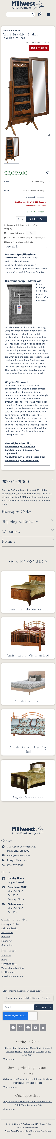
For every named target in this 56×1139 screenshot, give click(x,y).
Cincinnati (23, 1048)
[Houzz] (43, 1027)
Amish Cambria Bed (28, 798)
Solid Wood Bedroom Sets (28, 1105)
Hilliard (18, 1051)
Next (47, 155)
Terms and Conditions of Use (28, 1131)
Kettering (29, 1051)
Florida (30, 1079)
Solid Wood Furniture (40, 1101)
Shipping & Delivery (20, 521)
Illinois (38, 1079)
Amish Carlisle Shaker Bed (28, 609)
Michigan (18, 1083)
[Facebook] (13, 1027)
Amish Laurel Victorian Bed (28, 655)
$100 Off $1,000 (15, 482)
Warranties (11, 531)
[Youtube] (35, 1027)
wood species (34, 343)
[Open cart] (43, 14)
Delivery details (9, 928)
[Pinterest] (28, 1027)
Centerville (10, 1048)
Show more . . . (10, 1059)
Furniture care (9, 963)
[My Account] (39, 14)
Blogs (4, 959)
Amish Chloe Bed (28, 701)
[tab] (28, 1059)
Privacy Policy (10, 1131)
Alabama (7, 1079)
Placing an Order (17, 512)
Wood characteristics (12, 968)
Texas (39, 1083)
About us (6, 955)
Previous (5, 155)
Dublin (9, 1051)
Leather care (8, 972)
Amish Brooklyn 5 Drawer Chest (22, 460)
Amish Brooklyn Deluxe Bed (20, 446)
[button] (36, 219)
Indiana (48, 1079)
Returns (8, 541)
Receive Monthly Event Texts (28, 998)
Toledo (39, 1051)
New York (29, 1083)
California (19, 1079)
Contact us (7, 945)
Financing (6, 941)
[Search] (33, 14)
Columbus (35, 1048)
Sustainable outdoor (12, 976)
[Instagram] (20, 1027)
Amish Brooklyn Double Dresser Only (25, 457)
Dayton (46, 1048)
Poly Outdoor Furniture (15, 1101)
